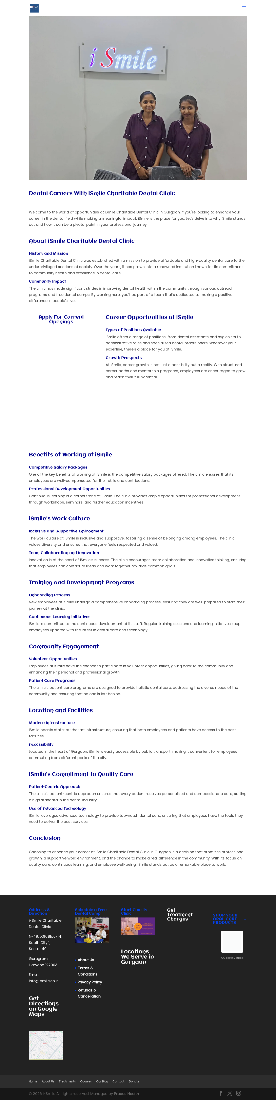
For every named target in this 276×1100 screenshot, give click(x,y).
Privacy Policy (90, 982)
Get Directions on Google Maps (44, 1006)
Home (33, 1081)
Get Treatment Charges (180, 915)
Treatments (67, 1081)
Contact (118, 1081)
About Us (86, 959)
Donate (134, 1081)
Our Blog (102, 1081)
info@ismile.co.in (44, 980)
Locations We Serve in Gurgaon (137, 957)
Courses (86, 1081)
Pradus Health (126, 1093)
